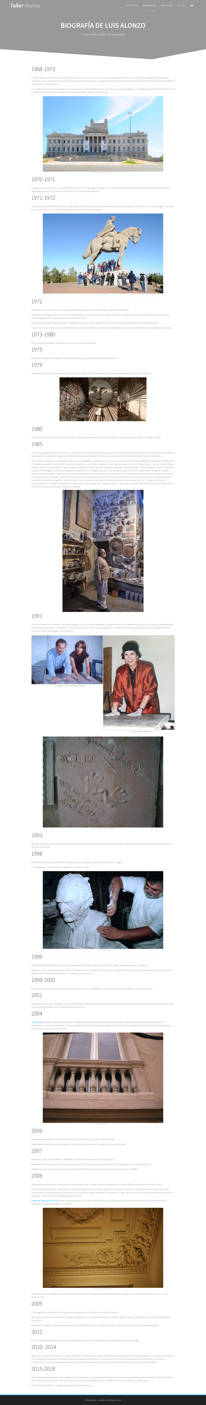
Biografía (149, 5)
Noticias (167, 5)
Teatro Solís (36, 1022)
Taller (25, 5)
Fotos (182, 5)
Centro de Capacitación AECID (44, 1200)
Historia (132, 5)
